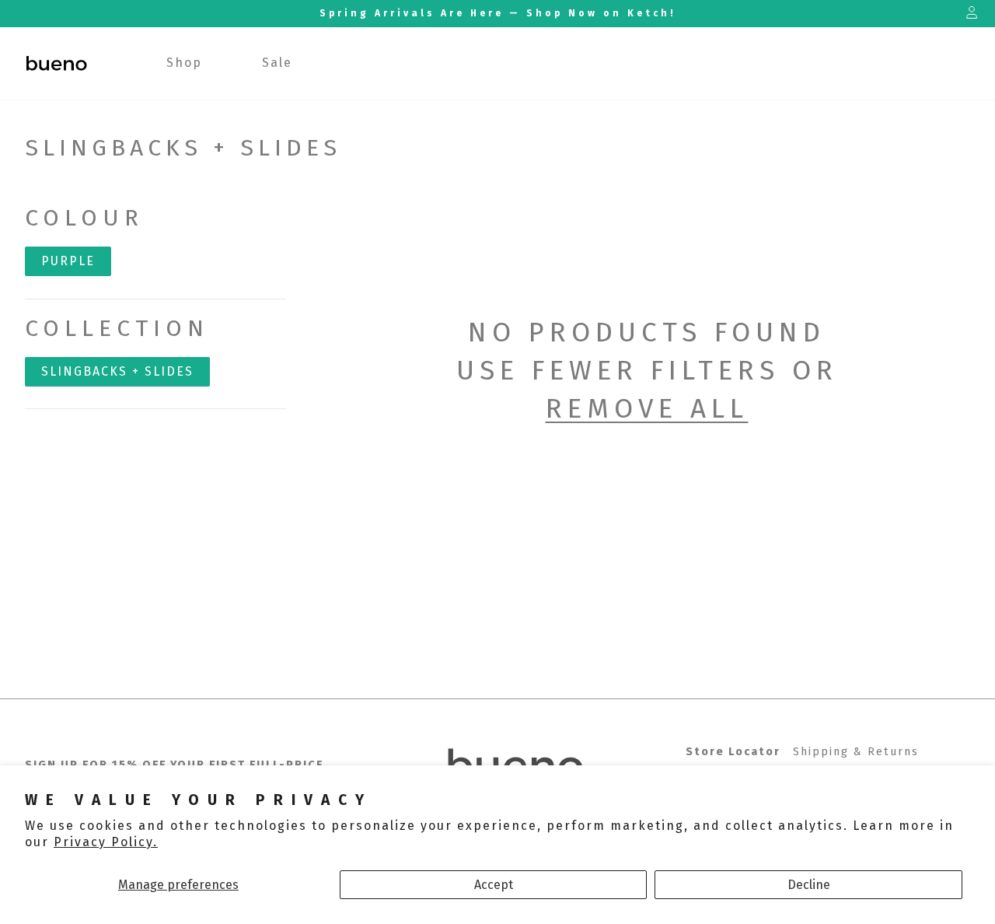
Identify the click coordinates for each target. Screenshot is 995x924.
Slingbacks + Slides (117, 371)
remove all (647, 408)
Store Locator (733, 751)
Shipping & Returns (856, 751)
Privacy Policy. (106, 842)
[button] (184, 63)
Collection (117, 328)
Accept (493, 884)
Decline (808, 884)
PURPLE (68, 261)
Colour (84, 218)
